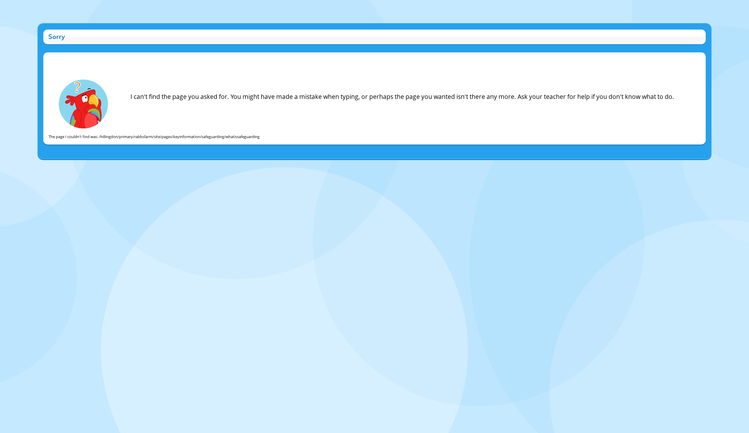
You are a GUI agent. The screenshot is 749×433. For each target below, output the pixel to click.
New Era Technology (397, 165)
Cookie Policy (346, 165)
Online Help (324, 165)
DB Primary (425, 165)
